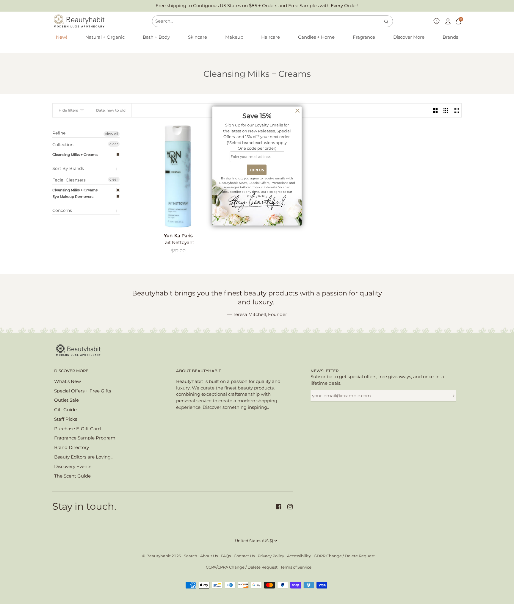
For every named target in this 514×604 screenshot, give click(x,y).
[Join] (447, 395)
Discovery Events (72, 466)
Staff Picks (65, 419)
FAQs (226, 556)
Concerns (62, 210)
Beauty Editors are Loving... (83, 457)
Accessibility (299, 556)
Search (190, 556)
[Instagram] (290, 506)
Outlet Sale (66, 400)
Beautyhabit (158, 556)
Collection (62, 144)
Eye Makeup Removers (72, 196)
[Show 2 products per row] (435, 110)
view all (111, 134)
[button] (105, 37)
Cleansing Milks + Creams (75, 154)
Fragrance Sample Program (84, 438)
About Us (209, 556)
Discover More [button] (71, 371)
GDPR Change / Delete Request (344, 556)
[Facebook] (278, 506)
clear (113, 144)
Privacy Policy (271, 556)
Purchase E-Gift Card (77, 428)
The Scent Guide (72, 476)
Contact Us (244, 556)
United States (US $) (254, 541)
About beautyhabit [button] (198, 371)
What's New (67, 381)
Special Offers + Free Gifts (82, 391)
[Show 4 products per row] (456, 110)
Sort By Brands (68, 168)
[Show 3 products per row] (446, 110)
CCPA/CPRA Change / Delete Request (242, 567)
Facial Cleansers (69, 180)
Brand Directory (71, 447)
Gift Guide (65, 409)
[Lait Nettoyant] (178, 176)
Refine (58, 133)
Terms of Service (295, 567)
